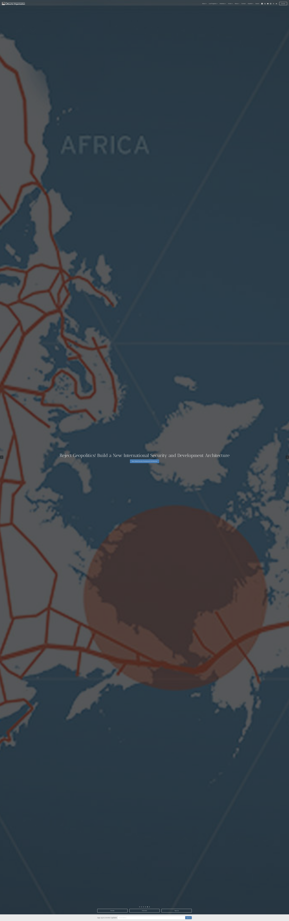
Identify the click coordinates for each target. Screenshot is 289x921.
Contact (243, 3)
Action (230, 3)
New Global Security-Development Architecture (144, 461)
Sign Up (177, 910)
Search (257, 3)
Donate (283, 3)
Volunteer (144, 910)
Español (250, 3)
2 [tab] (141, 907)
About (204, 3)
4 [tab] (145, 907)
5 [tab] (147, 907)
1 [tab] (139, 907)
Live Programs (213, 3)
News (236, 3)
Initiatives (222, 3)
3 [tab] (143, 907)
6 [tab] (149, 907)
